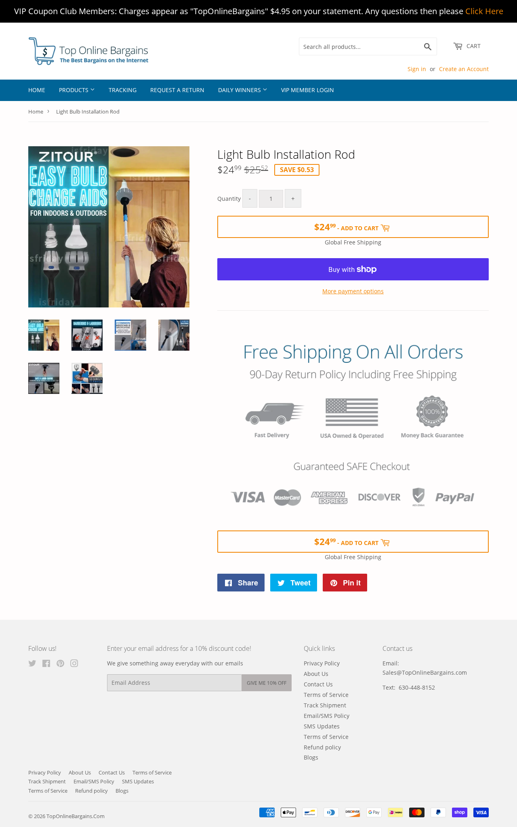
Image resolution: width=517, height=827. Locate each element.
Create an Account (464, 69)
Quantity (229, 198)
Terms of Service (326, 695)
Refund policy (322, 747)
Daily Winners (240, 90)
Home (36, 90)
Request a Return (177, 90)
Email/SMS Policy (326, 716)
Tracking (123, 90)
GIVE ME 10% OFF (266, 683)
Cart (473, 46)
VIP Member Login (307, 90)
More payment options (353, 291)
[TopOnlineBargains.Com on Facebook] (46, 664)
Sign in (417, 69)
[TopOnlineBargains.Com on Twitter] (32, 664)
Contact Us (318, 684)
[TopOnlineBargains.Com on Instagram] (74, 664)
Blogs (311, 757)
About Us (316, 674)
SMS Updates (322, 726)
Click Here (484, 11)
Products (74, 90)
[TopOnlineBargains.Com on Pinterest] (60, 664)
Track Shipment (325, 705)
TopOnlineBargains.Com (75, 816)
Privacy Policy (322, 663)
